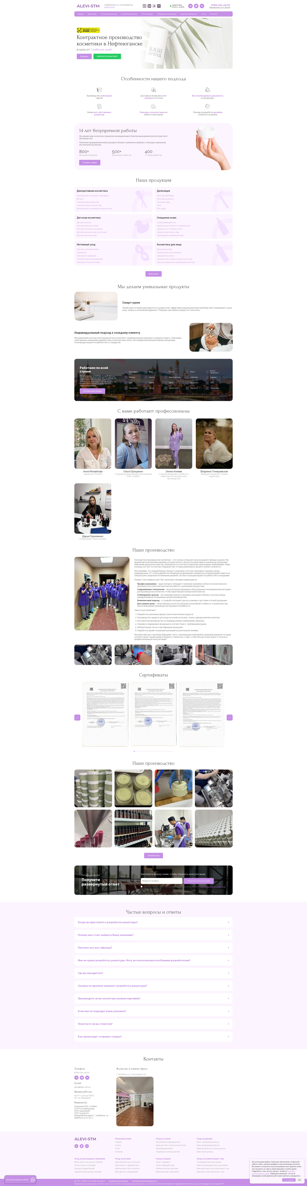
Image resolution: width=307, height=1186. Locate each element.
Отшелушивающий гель (166, 222)
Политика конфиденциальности (144, 1181)
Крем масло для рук (205, 1152)
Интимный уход (86, 244)
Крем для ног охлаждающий (126, 1172)
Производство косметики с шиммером (93, 196)
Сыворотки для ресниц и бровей (87, 1172)
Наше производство (188, 14)
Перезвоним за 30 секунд (219, 7)
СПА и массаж (147, 14)
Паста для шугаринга (165, 199)
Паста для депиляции (165, 196)
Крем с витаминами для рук (208, 1142)
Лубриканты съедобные (86, 256)
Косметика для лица (109, 14)
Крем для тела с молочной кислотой (171, 1145)
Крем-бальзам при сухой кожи (127, 1162)
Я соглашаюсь (289, 1180)
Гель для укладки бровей (84, 1168)
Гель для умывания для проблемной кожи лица (176, 262)
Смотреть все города (92, 391)
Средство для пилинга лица (168, 232)
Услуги (118, 1145)
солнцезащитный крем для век (209, 1162)
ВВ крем (80, 199)
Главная (80, 14)
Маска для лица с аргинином (167, 1172)
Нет (299, 1180)
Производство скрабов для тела (170, 235)
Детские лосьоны (84, 222)
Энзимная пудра (163, 202)
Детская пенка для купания (87, 226)
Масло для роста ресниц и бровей (88, 1162)
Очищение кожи (166, 217)
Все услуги (153, 274)
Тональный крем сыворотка (88, 202)
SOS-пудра (161, 209)
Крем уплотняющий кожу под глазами (212, 1165)
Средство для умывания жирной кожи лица (174, 259)
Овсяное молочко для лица (167, 1168)
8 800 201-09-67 (220, 5)
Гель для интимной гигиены (88, 249)
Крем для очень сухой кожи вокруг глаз (213, 1168)
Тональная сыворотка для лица (89, 205)
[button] (134, 751)
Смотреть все (153, 856)
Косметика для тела (129, 14)
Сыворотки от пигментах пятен (169, 229)
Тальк (159, 205)
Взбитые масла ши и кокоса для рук (211, 1148)
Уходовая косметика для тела (168, 1152)
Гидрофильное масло (165, 256)
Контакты (214, 14)
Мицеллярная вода (164, 249)
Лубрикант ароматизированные (90, 259)
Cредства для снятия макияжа (169, 253)
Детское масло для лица (87, 235)
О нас (203, 14)
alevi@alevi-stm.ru (82, 1087)
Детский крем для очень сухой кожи (91, 232)
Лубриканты (82, 253)
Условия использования (118, 1181)
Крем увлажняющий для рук (208, 1145)
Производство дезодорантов (168, 1142)
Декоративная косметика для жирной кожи (94, 209)
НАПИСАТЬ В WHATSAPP (107, 56)
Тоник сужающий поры (165, 1165)
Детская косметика (89, 217)
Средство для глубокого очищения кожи (173, 226)
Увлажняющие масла (164, 1148)
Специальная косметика (166, 14)
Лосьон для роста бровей (84, 1165)
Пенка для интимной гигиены (88, 262)
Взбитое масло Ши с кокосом (127, 1168)
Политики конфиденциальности (212, 887)
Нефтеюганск (109, 7)
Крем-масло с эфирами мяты (127, 1165)
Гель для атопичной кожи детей (89, 229)
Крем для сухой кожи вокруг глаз (210, 1172)
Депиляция (92, 14)
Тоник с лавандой (163, 1162)
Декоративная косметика (92, 190)
